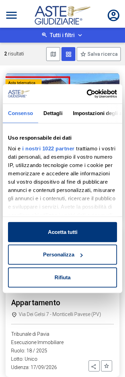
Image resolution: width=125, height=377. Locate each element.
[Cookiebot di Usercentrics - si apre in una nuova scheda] (88, 93)
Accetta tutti (62, 232)
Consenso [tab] (20, 113)
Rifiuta (62, 277)
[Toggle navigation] (11, 15)
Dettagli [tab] (52, 113)
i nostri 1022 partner (48, 148)
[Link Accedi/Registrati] (113, 15)
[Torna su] (108, 360)
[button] (94, 365)
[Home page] (62, 15)
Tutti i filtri (62, 35)
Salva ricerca (102, 54)
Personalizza (58, 254)
